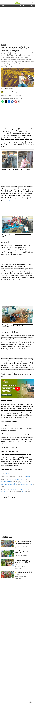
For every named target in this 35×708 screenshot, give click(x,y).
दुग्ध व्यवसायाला (13, 200)
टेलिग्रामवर (25, 489)
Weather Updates (12, 484)
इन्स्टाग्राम (20, 489)
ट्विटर (16, 489)
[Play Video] (17, 389)
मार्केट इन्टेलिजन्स (22, 6)
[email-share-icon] (15, 102)
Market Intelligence (12, 483)
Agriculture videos (6, 481)
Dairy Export (4, 497)
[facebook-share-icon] (9, 102)
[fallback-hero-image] (7, 543)
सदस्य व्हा (7, 473)
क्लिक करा (28, 476)
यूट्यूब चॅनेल (23, 491)
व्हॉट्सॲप (3, 491)
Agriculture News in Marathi (17, 479)
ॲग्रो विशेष (14, 6)
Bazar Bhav (30, 483)
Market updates (22, 483)
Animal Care (4, 484)
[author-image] (2, 92)
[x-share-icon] (6, 102)
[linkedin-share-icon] (12, 102)
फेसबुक (12, 489)
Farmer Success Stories (26, 484)
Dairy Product (12, 497)
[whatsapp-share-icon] (2, 102)
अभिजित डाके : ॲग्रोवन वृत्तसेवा (11, 92)
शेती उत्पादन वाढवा (6, 6)
